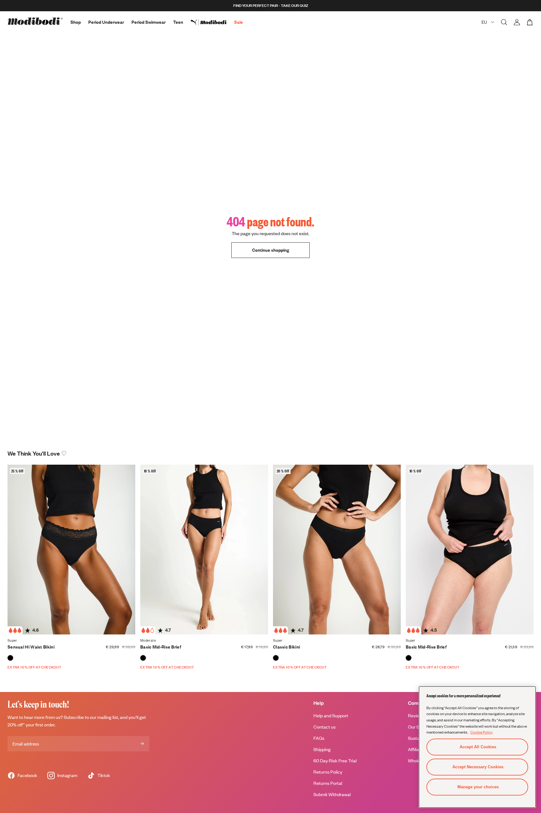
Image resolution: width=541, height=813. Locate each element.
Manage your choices (478, 787)
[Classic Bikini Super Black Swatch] (276, 658)
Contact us (324, 727)
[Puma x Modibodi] (212, 22)
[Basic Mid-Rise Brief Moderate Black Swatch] (143, 658)
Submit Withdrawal (332, 794)
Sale (238, 22)
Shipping (322, 749)
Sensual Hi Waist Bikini (31, 646)
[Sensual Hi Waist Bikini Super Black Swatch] (10, 658)
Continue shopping (270, 250)
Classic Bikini (286, 646)
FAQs (318, 738)
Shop (75, 22)
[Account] (517, 22)
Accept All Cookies (478, 747)
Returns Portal (327, 783)
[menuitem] (212, 22)
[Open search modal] (504, 22)
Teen (178, 22)
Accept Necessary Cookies (477, 767)
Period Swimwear (148, 22)
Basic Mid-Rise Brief (160, 646)
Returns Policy (327, 772)
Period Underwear (106, 22)
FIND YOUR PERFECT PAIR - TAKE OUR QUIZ (270, 5)
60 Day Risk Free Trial (335, 761)
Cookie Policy (481, 732)
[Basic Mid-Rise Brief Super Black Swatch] (408, 658)
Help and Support (330, 716)
